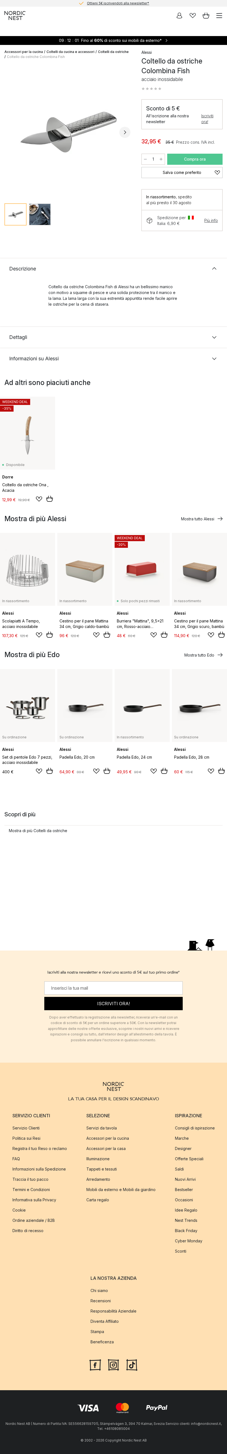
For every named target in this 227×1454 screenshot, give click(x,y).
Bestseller (184, 1189)
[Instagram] (113, 1364)
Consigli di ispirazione (195, 1128)
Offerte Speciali (189, 1158)
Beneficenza (102, 1341)
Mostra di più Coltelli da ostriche (38, 830)
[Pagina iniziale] (14, 15)
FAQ (16, 1158)
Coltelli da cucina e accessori (70, 52)
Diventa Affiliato (105, 1321)
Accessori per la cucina (23, 52)
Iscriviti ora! (207, 118)
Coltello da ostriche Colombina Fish (36, 57)
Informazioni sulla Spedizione (39, 1169)
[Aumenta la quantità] (161, 159)
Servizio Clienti (26, 1128)
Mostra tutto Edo (199, 655)
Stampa (97, 1331)
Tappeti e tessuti (101, 1169)
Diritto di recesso (27, 1230)
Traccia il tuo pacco (30, 1179)
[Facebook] (95, 1364)
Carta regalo (97, 1199)
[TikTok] (132, 1364)
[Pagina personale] (179, 15)
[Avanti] (124, 132)
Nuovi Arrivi (185, 1179)
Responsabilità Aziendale (113, 1311)
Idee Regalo (186, 1210)
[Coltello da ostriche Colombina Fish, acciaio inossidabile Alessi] (67, 131)
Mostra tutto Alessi (197, 518)
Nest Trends (186, 1220)
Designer (183, 1148)
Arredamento (98, 1179)
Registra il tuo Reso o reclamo (39, 1148)
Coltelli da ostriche (113, 52)
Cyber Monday (188, 1240)
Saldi (179, 1169)
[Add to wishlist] (39, 499)
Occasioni (184, 1199)
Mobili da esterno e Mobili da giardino (121, 1189)
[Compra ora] (49, 498)
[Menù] (219, 15)
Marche (182, 1138)
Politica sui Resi (26, 1138)
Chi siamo (99, 1290)
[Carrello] (206, 15)
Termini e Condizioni (31, 1189)
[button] (151, 88)
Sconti (180, 1251)
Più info (211, 220)
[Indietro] (10, 132)
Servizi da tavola (101, 1128)
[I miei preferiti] (192, 15)
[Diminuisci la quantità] (145, 159)
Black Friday (186, 1230)
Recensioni (101, 1300)
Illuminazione (98, 1158)
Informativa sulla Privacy (34, 1199)
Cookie (19, 1210)
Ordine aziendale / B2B (33, 1220)
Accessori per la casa (106, 1148)
